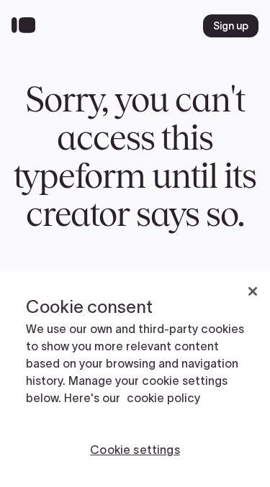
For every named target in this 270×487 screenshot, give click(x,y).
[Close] (253, 291)
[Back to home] (27, 26)
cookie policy (163, 397)
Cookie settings (134, 449)
